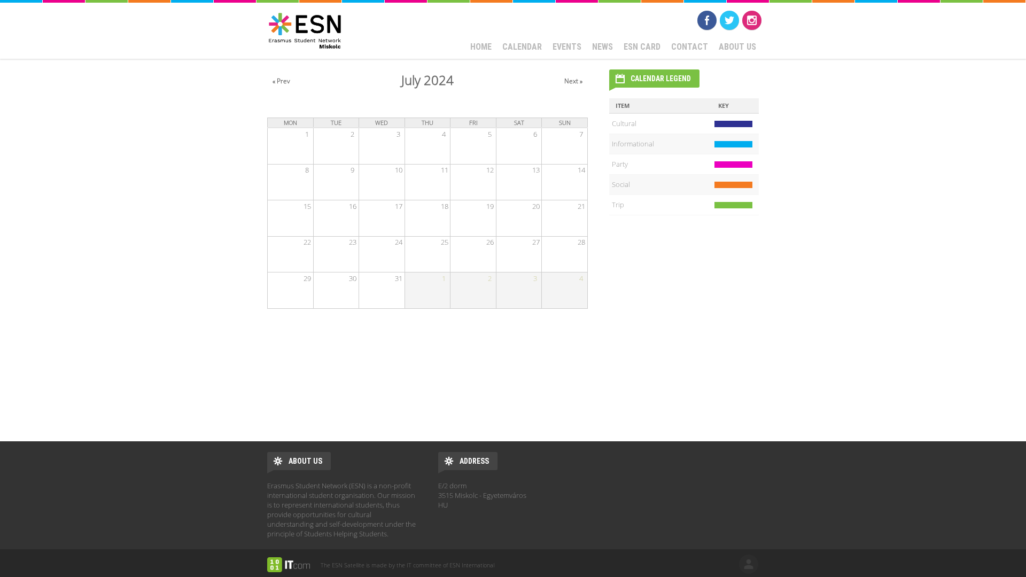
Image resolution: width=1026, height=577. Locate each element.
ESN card (642, 47)
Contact (689, 47)
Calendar (522, 47)
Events (567, 47)
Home (481, 47)
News (602, 47)
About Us (737, 47)
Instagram (751, 20)
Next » (573, 80)
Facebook (707, 20)
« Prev (281, 80)
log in (748, 564)
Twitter (729, 20)
